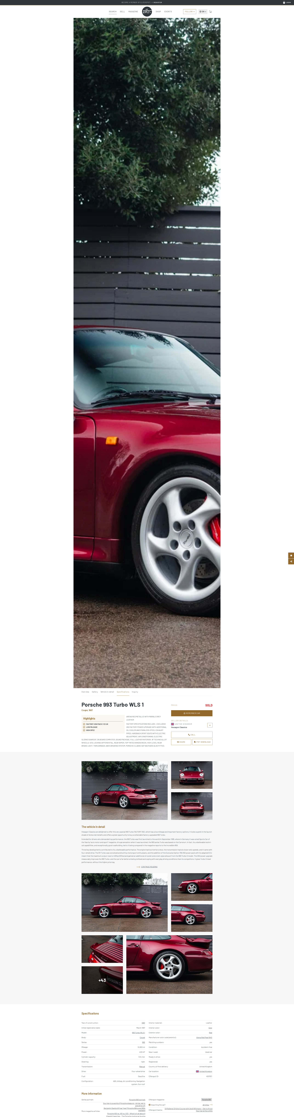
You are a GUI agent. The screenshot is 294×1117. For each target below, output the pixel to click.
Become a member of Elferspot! (142, 2)
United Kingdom (205, 1071)
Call (192, 735)
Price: (174, 705)
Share (182, 742)
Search (113, 11)
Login (288, 2)
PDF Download (203, 742)
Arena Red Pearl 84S (204, 1037)
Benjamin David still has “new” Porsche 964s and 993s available (124, 1109)
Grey (210, 1028)
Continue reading (149, 867)
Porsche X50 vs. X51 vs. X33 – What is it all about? (126, 1113)
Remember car (193, 713)
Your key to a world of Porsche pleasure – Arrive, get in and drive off (124, 1104)
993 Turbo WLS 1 (138, 1032)
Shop (158, 11)
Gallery (95, 692)
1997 (143, 1023)
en (203, 11)
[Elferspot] (147, 11)
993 (143, 1042)
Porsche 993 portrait (137, 1099)
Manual (142, 1066)
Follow (189, 11)
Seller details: (180, 721)
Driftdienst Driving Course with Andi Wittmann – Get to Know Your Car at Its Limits (188, 1109)
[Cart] (210, 11)
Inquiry (135, 692)
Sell (122, 11)
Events (168, 11)
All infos (206, 1105)
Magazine (133, 11)
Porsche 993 (206, 1099)
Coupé (142, 1037)
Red (210, 1032)
